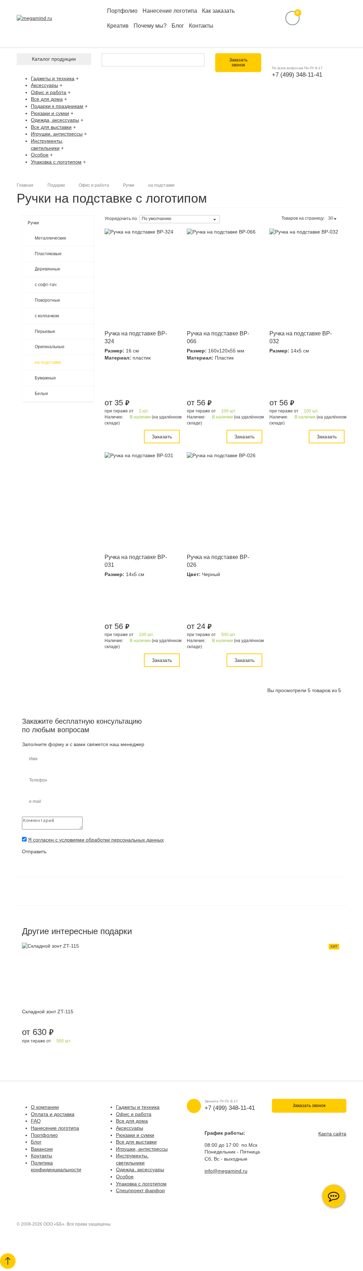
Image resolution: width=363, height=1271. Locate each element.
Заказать (162, 436)
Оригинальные (50, 346)
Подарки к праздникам (57, 106)
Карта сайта (332, 1133)
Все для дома (47, 99)
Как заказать (218, 11)
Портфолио (122, 11)
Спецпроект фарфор (140, 1190)
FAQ (36, 1121)
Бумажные (45, 378)
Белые (41, 393)
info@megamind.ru (226, 1171)
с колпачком (47, 315)
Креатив (118, 26)
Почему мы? (150, 26)
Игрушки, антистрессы (57, 134)
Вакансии (42, 1149)
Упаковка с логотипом (56, 162)
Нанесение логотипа (170, 11)
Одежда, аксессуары (55, 120)
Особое (40, 155)
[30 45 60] (333, 219)
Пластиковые (48, 253)
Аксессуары (44, 85)
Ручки (33, 222)
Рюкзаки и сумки (50, 113)
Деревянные (47, 269)
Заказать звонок (238, 62)
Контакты (201, 26)
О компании (45, 1107)
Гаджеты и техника (52, 78)
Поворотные (47, 300)
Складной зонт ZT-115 (47, 1011)
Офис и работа (48, 92)
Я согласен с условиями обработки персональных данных (96, 840)
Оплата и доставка (52, 1114)
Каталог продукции (54, 59)
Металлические (50, 238)
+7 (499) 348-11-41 (297, 74)
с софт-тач (45, 284)
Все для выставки (51, 127)
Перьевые (45, 331)
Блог (178, 26)
